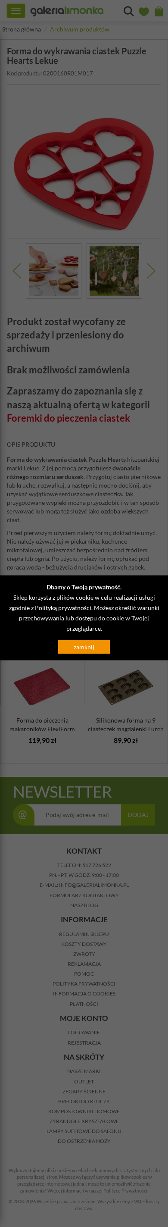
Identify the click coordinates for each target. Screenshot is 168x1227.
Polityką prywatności (63, 607)
